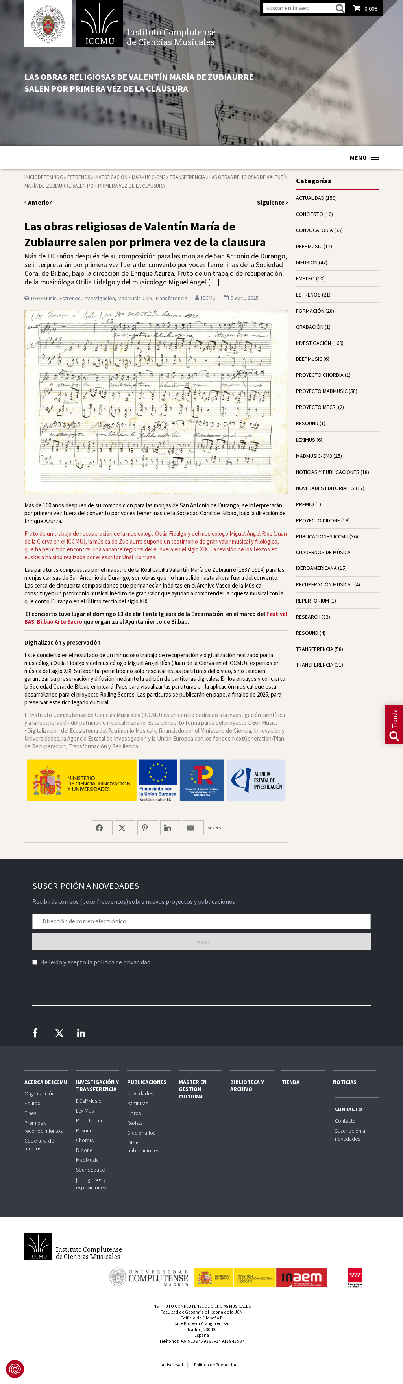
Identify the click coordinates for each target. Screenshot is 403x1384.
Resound (86, 1130)
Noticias (345, 1081)
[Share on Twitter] (125, 827)
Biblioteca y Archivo (247, 1085)
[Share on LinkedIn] (170, 827)
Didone (84, 1150)
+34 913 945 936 (196, 1341)
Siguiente (271, 202)
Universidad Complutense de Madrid (48, 23)
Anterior (39, 202)
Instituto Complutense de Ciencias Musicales (99, 23)
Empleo (305, 278)
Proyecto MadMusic (322, 390)
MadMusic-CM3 (148, 177)
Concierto (309, 213)
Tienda (290, 1081)
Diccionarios (141, 1132)
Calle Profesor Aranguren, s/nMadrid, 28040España (201, 1329)
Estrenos (78, 177)
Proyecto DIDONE (318, 520)
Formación (310, 310)
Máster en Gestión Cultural (193, 1089)
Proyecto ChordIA (320, 374)
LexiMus (85, 1110)
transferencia (314, 648)
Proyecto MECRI (316, 407)
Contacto (348, 1109)
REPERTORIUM (312, 600)
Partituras (137, 1103)
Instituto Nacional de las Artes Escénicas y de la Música (260, 1274)
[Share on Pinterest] (147, 827)
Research (308, 616)
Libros (134, 1113)
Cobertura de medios (39, 1144)
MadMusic (87, 1159)
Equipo (32, 1103)
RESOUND (307, 423)
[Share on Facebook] (102, 827)
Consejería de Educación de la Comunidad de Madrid (355, 1278)
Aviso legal (172, 1364)
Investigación (111, 177)
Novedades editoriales (325, 488)
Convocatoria (314, 230)
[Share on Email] (193, 827)
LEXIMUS (305, 439)
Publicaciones (146, 1081)
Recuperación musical (324, 584)
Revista (135, 1122)
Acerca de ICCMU (45, 1081)
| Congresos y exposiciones (91, 1183)
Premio (305, 504)
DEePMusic (50, 177)
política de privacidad (122, 962)
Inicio (31, 177)
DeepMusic (309, 358)
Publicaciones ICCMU (322, 536)
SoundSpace (90, 1169)
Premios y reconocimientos (43, 1126)
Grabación (310, 326)
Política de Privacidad (216, 1364)
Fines (30, 1113)
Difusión (307, 262)
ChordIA (85, 1140)
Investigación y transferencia (97, 1085)
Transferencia (187, 177)
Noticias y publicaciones (327, 471)
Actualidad (310, 197)
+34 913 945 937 (229, 1341)
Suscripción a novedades (350, 1134)
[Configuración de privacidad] (15, 1369)
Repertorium (90, 1120)
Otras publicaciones (143, 1146)
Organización (39, 1093)
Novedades (140, 1093)
